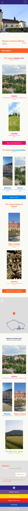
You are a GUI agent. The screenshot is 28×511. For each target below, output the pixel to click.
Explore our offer (14, 197)
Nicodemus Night (14, 496)
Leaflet (20, 332)
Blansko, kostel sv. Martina (13, 41)
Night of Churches (14, 500)
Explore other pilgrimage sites (14, 142)
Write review (21, 474)
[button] (14, 313)
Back (24, 43)
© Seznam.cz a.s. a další (25, 332)
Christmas (14, 504)
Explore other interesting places (14, 291)
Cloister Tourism (14, 492)
